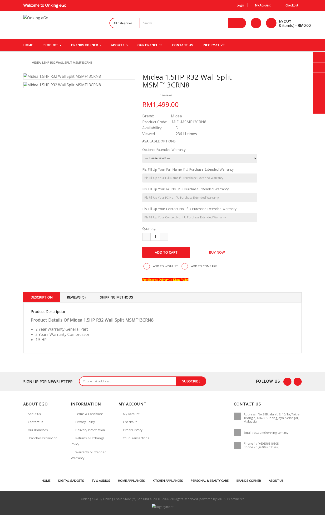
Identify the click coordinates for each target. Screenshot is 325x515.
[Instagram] (298, 382)
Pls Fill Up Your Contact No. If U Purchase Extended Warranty (189, 209)
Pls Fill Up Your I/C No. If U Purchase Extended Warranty (185, 189)
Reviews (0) (76, 297)
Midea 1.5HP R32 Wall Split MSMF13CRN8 (62, 62)
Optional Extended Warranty (164, 149)
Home (46, 480)
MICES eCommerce (230, 499)
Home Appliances (131, 480)
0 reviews (166, 95)
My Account (131, 414)
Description (41, 297)
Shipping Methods (116, 297)
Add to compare (203, 266)
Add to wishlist (165, 266)
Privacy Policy (85, 422)
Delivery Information (90, 430)
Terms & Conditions (89, 414)
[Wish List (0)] (256, 23)
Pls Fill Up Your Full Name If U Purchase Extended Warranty (188, 169)
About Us (276, 480)
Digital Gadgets (71, 480)
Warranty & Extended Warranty (88, 455)
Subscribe (191, 381)
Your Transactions (136, 438)
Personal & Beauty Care (210, 480)
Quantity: (149, 228)
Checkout (130, 422)
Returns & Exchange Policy (87, 441)
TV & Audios (101, 480)
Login (240, 5)
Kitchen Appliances (168, 480)
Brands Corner (248, 480)
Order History (133, 430)
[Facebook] (287, 382)
